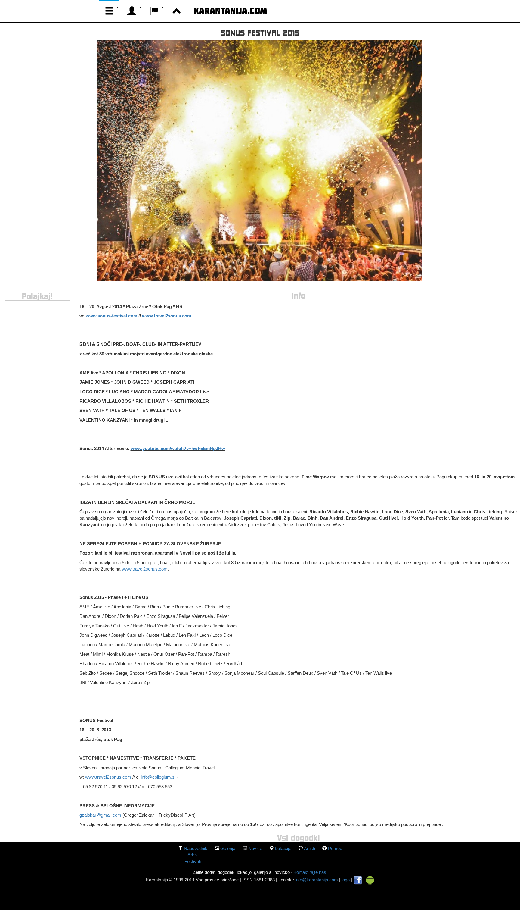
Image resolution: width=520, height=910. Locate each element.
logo (346, 879)
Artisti (309, 848)
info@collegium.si (158, 777)
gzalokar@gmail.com (100, 815)
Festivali (192, 861)
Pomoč (335, 848)
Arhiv (192, 854)
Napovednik (195, 848)
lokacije (283, 848)
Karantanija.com (230, 10)
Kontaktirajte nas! (309, 872)
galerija (227, 848)
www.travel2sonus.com (145, 568)
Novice (255, 848)
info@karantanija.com (316, 879)
